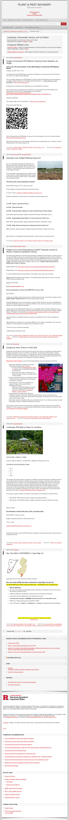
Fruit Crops (19, 27)
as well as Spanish (22, 391)
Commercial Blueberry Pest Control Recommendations (19, 738)
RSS (31, 41)
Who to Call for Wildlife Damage (13, 791)
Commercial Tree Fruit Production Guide (15, 750)
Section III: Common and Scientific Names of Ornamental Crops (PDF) (26, 652)
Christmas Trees (34, 31)
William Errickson (17, 57)
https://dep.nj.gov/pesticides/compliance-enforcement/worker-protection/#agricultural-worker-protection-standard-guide (32, 312)
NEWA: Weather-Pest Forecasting (14, 788)
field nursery (28, 625)
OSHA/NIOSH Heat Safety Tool (24, 368)
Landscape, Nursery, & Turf (29, 147)
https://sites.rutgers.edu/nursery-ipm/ (16, 138)
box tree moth (12, 625)
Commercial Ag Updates (14, 20)
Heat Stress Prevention (45, 418)
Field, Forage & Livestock (32, 27)
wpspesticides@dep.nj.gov (17, 286)
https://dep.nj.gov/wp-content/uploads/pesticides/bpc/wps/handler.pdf (36, 267)
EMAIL (25, 41)
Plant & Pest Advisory (34, 4)
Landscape (58, 147)
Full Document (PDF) (13, 643)
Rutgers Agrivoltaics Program (12, 794)
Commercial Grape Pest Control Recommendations (18, 744)
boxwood (19, 625)
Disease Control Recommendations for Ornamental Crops (20, 753)
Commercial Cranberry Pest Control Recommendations (19, 741)
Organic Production (37, 240)
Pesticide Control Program (39, 337)
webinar (20, 149)
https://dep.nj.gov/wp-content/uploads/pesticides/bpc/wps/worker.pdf (36, 270)
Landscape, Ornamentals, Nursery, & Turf (15, 31)
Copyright (5, 722)
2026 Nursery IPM (48, 624)
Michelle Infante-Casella (19, 246)
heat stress (35, 418)
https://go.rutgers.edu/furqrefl (37, 101)
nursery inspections (42, 625)
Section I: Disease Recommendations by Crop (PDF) (22, 645)
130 (24, 631)
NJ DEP (30, 337)
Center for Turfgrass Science (15, 672)
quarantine (58, 625)
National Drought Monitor (13, 785)
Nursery (39, 147)
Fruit (50, 335)
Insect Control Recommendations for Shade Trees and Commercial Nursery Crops (27, 759)
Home (4, 20)
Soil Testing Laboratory (14, 684)
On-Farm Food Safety (28, 20)
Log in (4, 728)
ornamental (14, 149)
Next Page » (29, 631)
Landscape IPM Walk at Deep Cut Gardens (23, 427)
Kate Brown (16, 344)
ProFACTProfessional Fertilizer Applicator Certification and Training (23, 668)
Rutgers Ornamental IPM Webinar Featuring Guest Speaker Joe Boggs (32, 62)
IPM (54, 147)
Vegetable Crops (7, 27)
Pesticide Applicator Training (12, 797)
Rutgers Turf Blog (12, 47)
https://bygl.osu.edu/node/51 (21, 82)
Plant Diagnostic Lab (41, 20)
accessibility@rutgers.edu (11, 717)
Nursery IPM (52, 625)
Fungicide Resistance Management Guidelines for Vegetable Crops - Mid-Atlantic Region (28, 756)
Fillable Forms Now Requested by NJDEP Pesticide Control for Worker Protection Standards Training (31, 250)
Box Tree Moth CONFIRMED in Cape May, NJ (25, 553)
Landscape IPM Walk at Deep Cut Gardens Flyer (32, 490)
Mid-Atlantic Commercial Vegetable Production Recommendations (22, 762)
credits (53, 542)
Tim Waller (16, 549)
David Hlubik (16, 154)
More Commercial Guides (11, 765)
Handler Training (23, 337)
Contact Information (10, 776)
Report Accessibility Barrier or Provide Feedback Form (41, 717)
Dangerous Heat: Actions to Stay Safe (21, 347)
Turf (43, 147)
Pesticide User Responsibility (34, 15)
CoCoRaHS (9, 782)
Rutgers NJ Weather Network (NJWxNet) (15, 779)
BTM (23, 625)
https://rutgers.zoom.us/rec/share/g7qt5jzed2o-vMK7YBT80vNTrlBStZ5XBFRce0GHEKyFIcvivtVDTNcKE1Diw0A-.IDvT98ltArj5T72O (28, 93)
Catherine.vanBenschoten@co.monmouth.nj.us (29, 193)
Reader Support (9, 808)
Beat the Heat (27, 418)
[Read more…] (34, 619)
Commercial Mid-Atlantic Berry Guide (28, 747)
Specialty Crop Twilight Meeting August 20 (23, 158)
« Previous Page (10, 631)
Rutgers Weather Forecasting (16, 52)
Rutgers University (34, 12)
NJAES (34, 13)
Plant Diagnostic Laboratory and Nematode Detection (22, 682)
